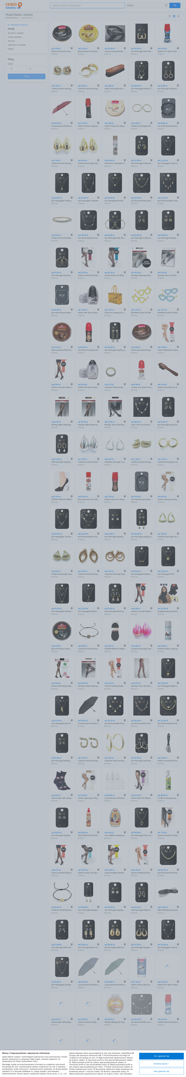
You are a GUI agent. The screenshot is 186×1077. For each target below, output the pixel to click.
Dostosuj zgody (160, 1063)
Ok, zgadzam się (161, 1056)
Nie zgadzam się (161, 1071)
